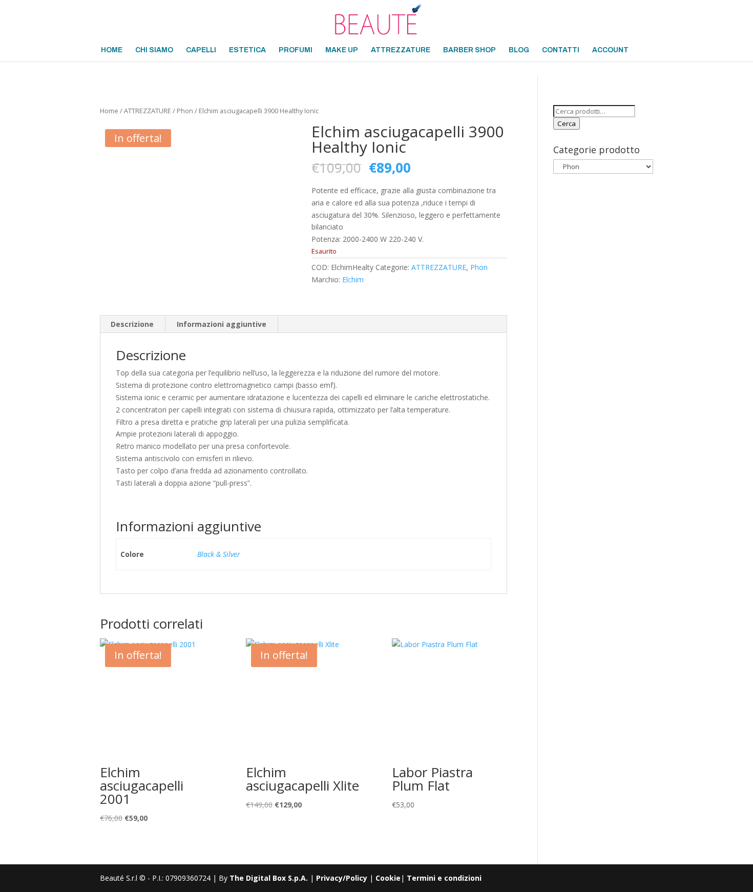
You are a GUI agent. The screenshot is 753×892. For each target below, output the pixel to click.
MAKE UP (341, 50)
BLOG (519, 50)
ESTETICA (247, 50)
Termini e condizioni (444, 878)
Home (109, 110)
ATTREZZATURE (400, 50)
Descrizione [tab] (132, 324)
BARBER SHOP (469, 50)
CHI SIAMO (154, 50)
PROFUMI (295, 50)
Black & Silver (218, 554)
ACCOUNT (610, 50)
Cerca (566, 123)
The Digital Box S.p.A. (268, 878)
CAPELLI (201, 50)
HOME (111, 50)
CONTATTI (560, 50)
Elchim (353, 279)
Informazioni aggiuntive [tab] (221, 324)
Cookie (388, 878)
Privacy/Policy (341, 878)
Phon (185, 110)
